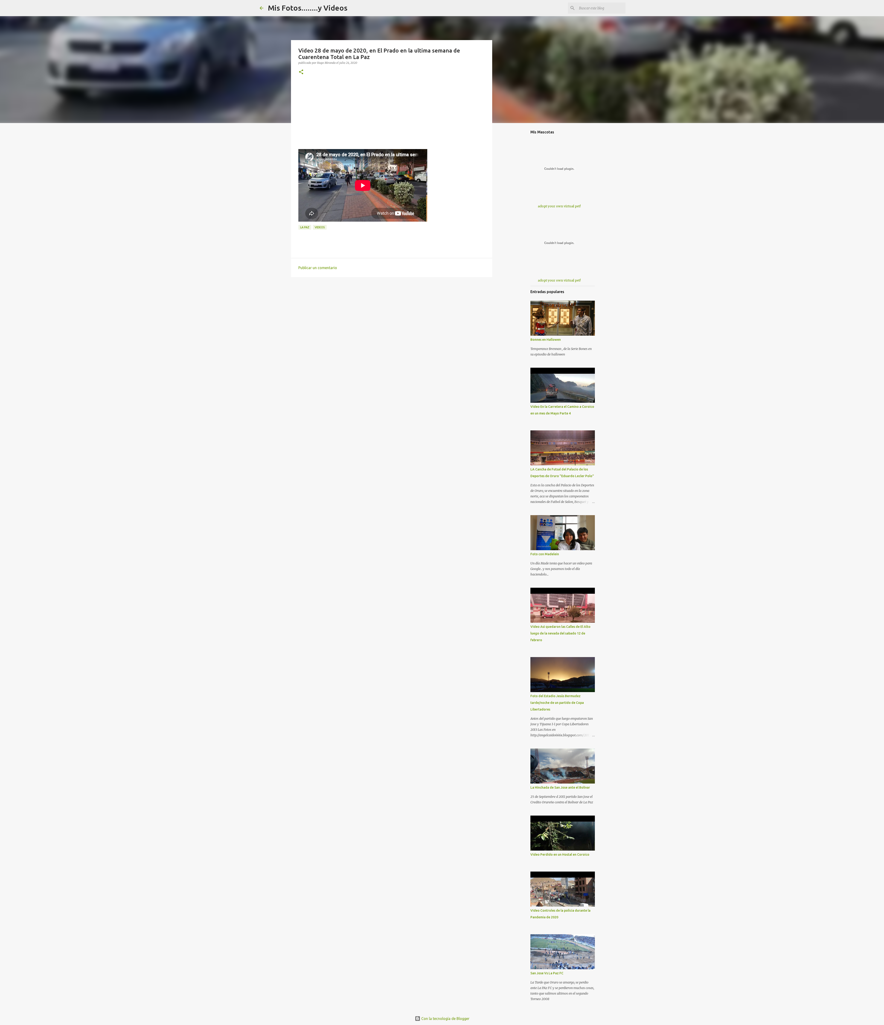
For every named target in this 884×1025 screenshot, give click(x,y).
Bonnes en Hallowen (545, 339)
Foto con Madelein (544, 554)
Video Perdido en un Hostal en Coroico (559, 854)
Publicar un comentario (317, 268)
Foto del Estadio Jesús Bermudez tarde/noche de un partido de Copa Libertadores (557, 702)
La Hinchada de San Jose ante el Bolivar (560, 787)
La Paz (304, 227)
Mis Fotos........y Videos (307, 8)
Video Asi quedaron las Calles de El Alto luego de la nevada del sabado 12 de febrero (560, 633)
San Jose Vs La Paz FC (546, 973)
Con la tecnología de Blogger (444, 1018)
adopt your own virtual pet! (559, 206)
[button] (301, 72)
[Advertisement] (391, 117)
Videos (320, 227)
